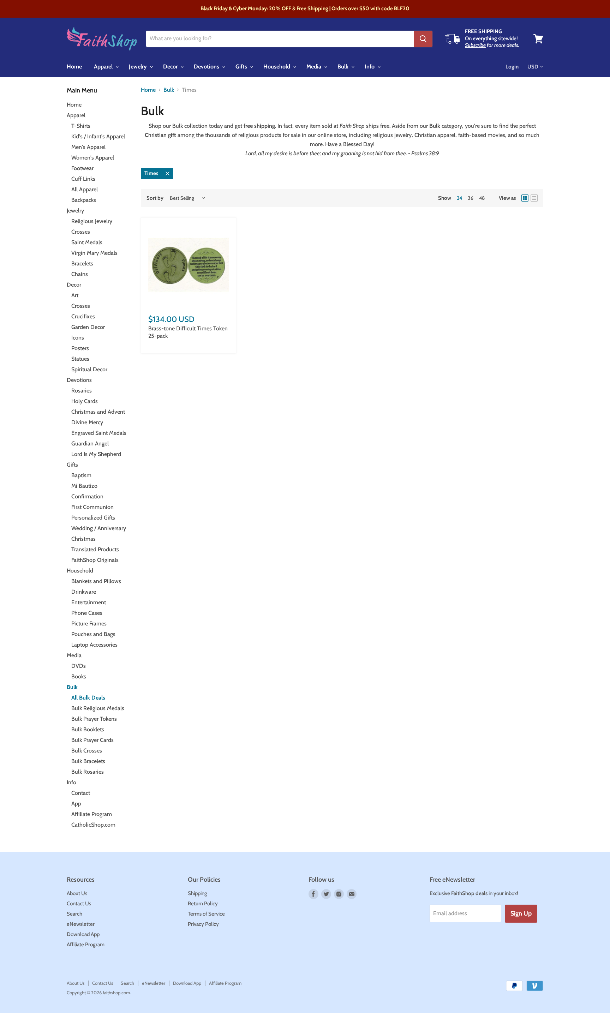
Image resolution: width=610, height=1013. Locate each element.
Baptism (81, 475)
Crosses (80, 231)
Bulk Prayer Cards (92, 740)
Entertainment (88, 602)
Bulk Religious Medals (97, 708)
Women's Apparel (92, 157)
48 (482, 198)
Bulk (343, 66)
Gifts (242, 66)
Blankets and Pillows (96, 581)
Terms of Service (206, 914)
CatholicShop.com (93, 824)
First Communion (92, 507)
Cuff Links (83, 178)
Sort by (154, 198)
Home (74, 66)
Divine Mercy (87, 422)
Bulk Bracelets (88, 761)
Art (74, 295)
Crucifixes (83, 316)
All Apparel (84, 189)
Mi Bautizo (84, 485)
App (76, 803)
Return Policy (203, 903)
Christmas (83, 538)
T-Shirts (80, 125)
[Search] (423, 39)
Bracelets (82, 263)
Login (512, 67)
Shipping (197, 893)
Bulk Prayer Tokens (94, 718)
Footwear (82, 168)
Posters (80, 348)
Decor (171, 66)
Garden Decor (88, 327)
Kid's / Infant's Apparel (98, 136)
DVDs (78, 666)
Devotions (207, 66)
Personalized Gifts (93, 517)
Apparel (104, 66)
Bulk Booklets (87, 729)
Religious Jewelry (91, 221)
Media (314, 66)
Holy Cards (84, 401)
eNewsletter (81, 924)
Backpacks (83, 200)
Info (370, 66)
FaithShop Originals (95, 560)
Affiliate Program (91, 814)
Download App (83, 934)
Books (78, 676)
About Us (77, 893)
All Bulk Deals (88, 697)
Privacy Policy (203, 924)
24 (459, 198)
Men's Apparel (88, 147)
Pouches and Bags (93, 634)
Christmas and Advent (98, 411)
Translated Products (95, 549)
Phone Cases (86, 613)
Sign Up (521, 913)
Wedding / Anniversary (98, 528)
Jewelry (138, 66)
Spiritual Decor (89, 369)
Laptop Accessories (94, 644)
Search (74, 914)
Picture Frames (89, 623)
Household (277, 66)
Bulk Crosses (86, 750)
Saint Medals (86, 242)
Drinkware (83, 591)
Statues (80, 358)
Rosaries (81, 390)
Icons (77, 337)
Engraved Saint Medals (98, 433)
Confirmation (87, 496)
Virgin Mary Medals (94, 253)
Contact (80, 793)
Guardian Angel (90, 443)
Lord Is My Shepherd (96, 454)
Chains (79, 274)
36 (470, 198)
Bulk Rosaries (87, 771)
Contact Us (79, 903)
